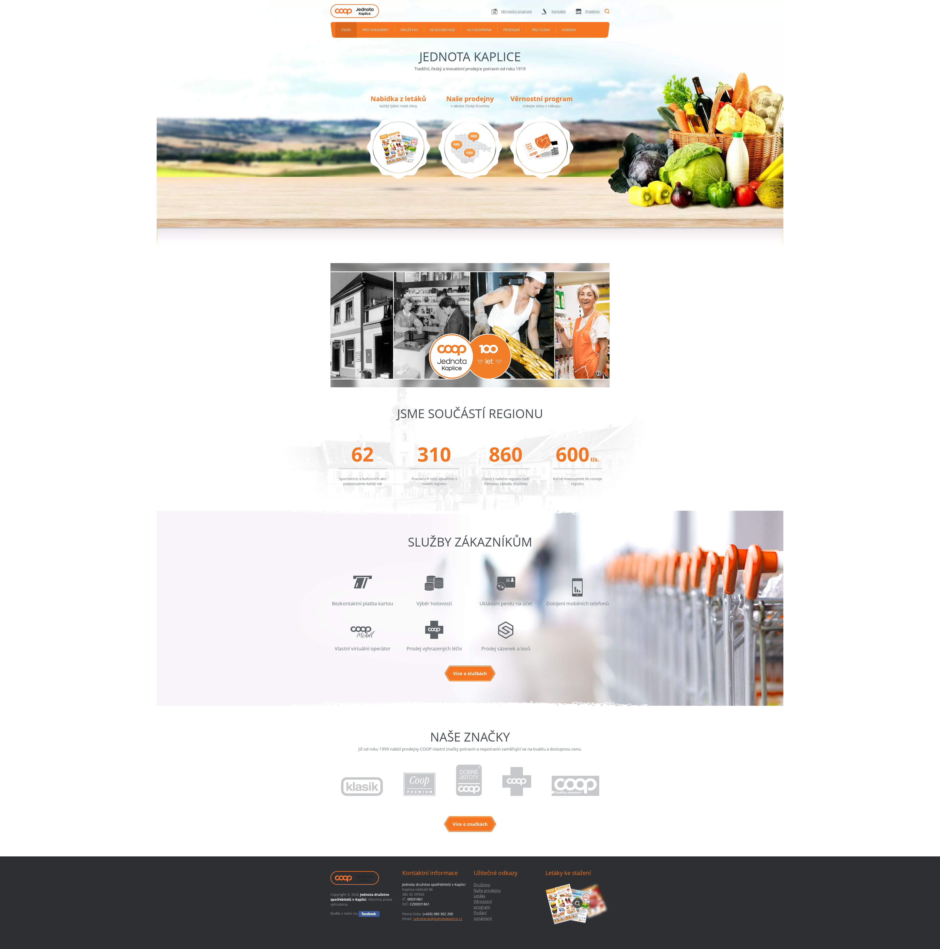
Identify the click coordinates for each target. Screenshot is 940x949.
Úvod (346, 29)
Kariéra (569, 29)
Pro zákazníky (376, 29)
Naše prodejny (470, 98)
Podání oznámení (483, 915)
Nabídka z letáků (398, 98)
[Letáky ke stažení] (577, 903)
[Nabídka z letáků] (398, 154)
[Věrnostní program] (542, 154)
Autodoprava (479, 29)
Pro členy (541, 29)
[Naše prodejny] (470, 154)
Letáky (479, 896)
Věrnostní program (516, 11)
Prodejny (592, 11)
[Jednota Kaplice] (362, 11)
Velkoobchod (442, 29)
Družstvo (409, 29)
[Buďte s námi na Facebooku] (369, 913)
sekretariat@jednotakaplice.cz (437, 918)
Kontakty (559, 11)
